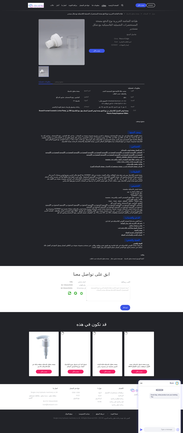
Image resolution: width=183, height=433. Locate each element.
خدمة (100, 395)
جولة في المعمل (84, 5)
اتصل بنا (64, 5)
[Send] (141, 429)
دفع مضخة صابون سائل (117, 259)
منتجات (104, 5)
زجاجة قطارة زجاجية (117, 399)
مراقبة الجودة (73, 5)
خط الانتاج (76, 398)
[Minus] (141, 383)
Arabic (150, 5)
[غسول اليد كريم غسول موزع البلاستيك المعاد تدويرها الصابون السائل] (75, 346)
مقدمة (100, 401)
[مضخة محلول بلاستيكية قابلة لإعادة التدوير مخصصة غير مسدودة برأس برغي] (107, 346)
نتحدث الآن (141, 5)
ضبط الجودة (114, 414)
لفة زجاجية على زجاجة (116, 402)
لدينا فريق (99, 398)
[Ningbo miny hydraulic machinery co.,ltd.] (83, 294)
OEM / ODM (76, 392)
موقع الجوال (69, 414)
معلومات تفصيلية (45, 82)
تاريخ (100, 392)
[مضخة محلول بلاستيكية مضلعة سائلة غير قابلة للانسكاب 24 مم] (44, 346)
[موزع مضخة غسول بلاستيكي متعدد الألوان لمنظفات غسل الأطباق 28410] (139, 346)
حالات (52, 5)
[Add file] (177, 429)
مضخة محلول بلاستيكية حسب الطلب (99, 259)
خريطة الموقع (100, 414)
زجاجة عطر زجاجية (117, 405)
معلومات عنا (95, 5)
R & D (78, 395)
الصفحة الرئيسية (113, 5)
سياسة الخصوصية (84, 414)
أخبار (57, 5)
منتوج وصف (59, 82)
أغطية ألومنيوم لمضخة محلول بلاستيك (134, 259)
